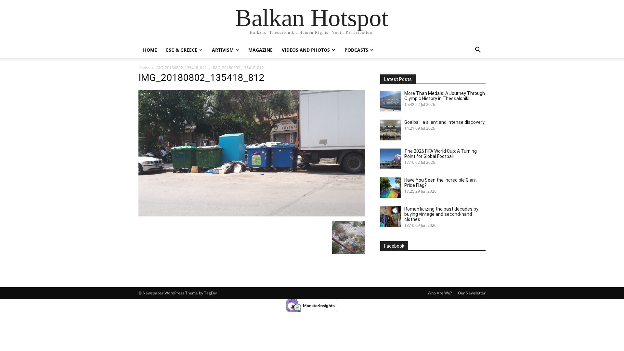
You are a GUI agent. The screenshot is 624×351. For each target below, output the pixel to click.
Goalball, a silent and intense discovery (444, 122)
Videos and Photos (306, 50)
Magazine (260, 50)
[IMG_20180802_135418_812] (251, 214)
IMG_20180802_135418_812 (181, 68)
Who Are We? (440, 293)
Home (150, 50)
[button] (478, 50)
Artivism (223, 50)
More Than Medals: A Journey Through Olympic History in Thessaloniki (444, 96)
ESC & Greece (181, 50)
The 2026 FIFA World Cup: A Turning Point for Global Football (440, 154)
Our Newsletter (472, 293)
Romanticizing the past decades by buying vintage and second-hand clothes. (441, 214)
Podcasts (356, 50)
